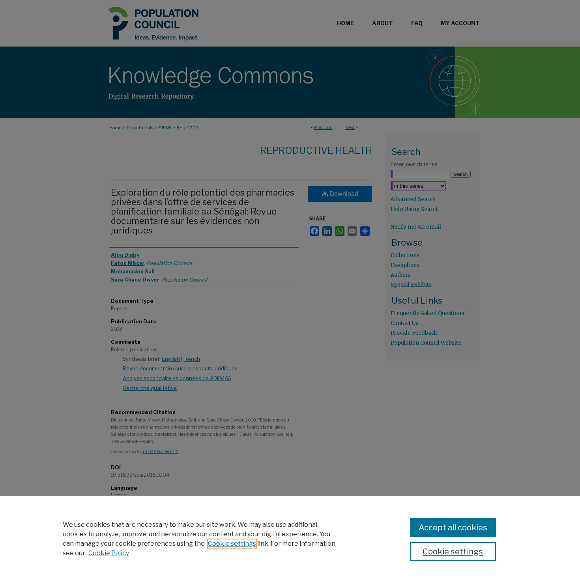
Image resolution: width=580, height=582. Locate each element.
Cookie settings (232, 543)
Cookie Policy (108, 553)
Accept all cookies (453, 527)
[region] (290, 538)
